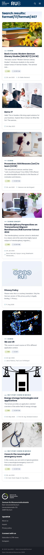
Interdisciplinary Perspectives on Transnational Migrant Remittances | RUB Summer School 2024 (21, 228)
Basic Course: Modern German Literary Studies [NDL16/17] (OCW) (21, 55)
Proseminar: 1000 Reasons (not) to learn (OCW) (21, 165)
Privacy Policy (11, 290)
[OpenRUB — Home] (11, 3)
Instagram (5, 541)
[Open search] (35, 3)
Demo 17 (8, 112)
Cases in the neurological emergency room (17, 455)
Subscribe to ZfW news (10, 537)
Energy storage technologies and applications (21, 399)
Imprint (4, 524)
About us (5, 521)
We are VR (9, 342)
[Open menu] (40, 3)
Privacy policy (7, 528)
